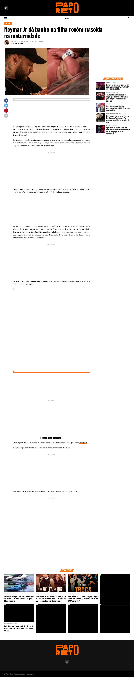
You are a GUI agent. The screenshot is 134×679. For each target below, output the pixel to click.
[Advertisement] (51, 168)
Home (67, 18)
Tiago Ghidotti (18, 43)
